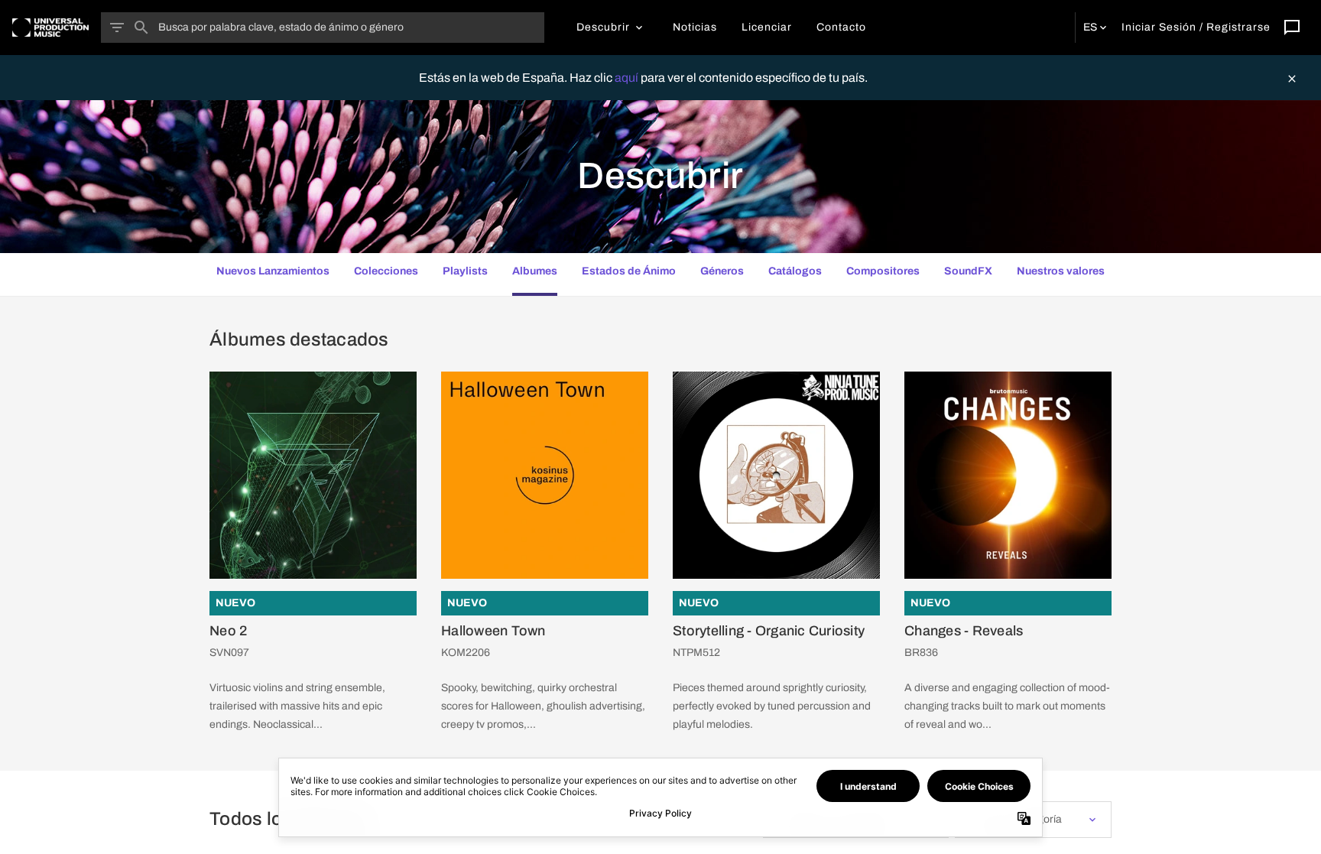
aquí (628, 77)
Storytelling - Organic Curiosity (769, 630)
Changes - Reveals (963, 630)
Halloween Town (493, 630)
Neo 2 (228, 630)
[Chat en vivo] (1292, 27)
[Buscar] (141, 27)
